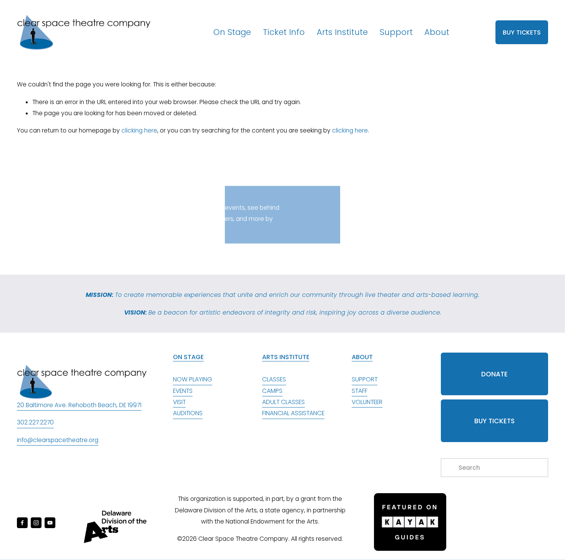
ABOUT (362, 357)
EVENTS (183, 391)
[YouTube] (50, 522)
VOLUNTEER (367, 402)
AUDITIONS (188, 413)
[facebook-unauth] (22, 522)
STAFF (359, 391)
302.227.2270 (35, 422)
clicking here (139, 130)
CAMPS (272, 391)
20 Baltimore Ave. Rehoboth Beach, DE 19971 (79, 405)
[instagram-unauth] (36, 522)
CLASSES (274, 379)
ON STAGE (188, 357)
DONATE (494, 374)
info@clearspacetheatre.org (57, 440)
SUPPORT (364, 379)
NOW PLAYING (192, 379)
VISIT (179, 402)
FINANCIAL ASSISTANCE (293, 413)
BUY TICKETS (522, 32)
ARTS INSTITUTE (285, 357)
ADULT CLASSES (283, 402)
